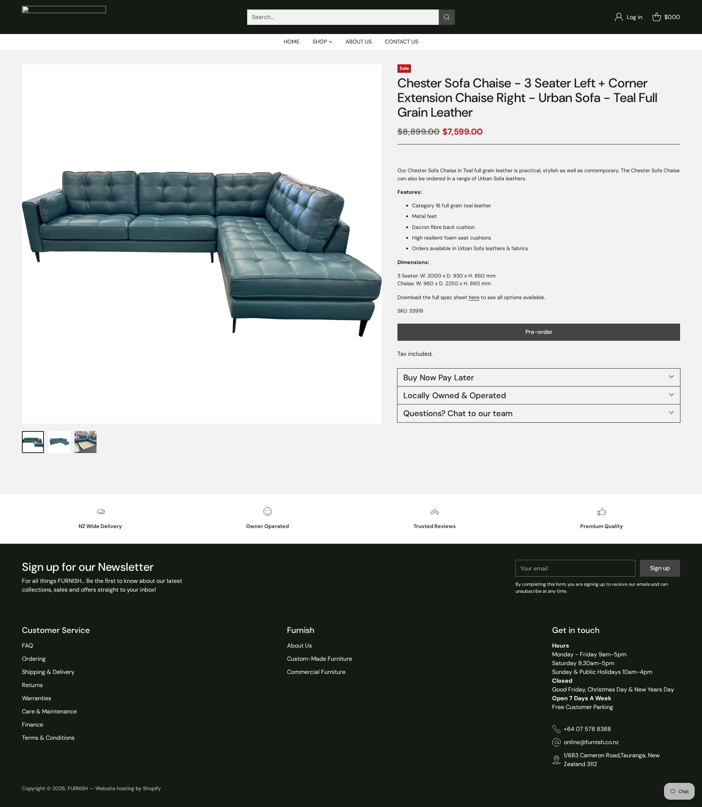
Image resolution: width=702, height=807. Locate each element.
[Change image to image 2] (59, 442)
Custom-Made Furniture (319, 659)
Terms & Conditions (48, 738)
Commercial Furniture (316, 672)
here (474, 297)
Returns (32, 685)
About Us (299, 645)
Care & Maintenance (49, 711)
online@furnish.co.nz (591, 742)
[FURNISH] (64, 17)
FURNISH (78, 788)
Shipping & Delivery (48, 672)
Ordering (34, 659)
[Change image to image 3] (86, 442)
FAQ (27, 645)
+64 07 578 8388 (587, 729)
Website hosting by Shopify (128, 788)
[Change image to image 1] (33, 442)
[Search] (447, 17)
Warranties (36, 698)
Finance (32, 724)
